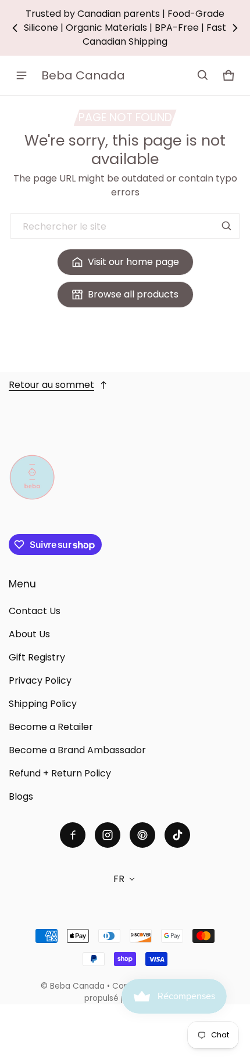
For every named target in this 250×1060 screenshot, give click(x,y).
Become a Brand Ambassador (77, 750)
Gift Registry (37, 657)
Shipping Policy (43, 703)
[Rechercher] (227, 226)
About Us (29, 634)
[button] (203, 75)
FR (118, 878)
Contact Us (34, 611)
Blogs (21, 796)
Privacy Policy (40, 680)
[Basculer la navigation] (21, 75)
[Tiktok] (177, 835)
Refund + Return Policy (60, 773)
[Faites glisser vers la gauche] (15, 28)
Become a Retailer (51, 727)
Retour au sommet (51, 384)
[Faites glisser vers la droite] (234, 28)
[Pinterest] (142, 835)
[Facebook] (72, 835)
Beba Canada (77, 986)
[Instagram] (107, 835)
